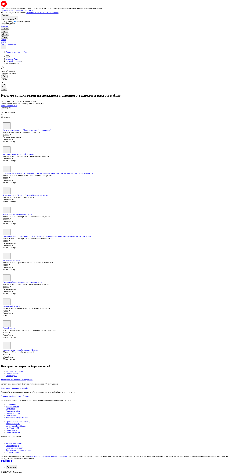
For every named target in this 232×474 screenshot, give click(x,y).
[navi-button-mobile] (3, 47)
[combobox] (12, 71)
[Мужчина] (7, 125)
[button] (3, 40)
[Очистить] (4, 76)
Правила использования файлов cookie (42, 13)
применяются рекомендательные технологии (48, 456)
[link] (5, 34)
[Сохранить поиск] (3, 86)
